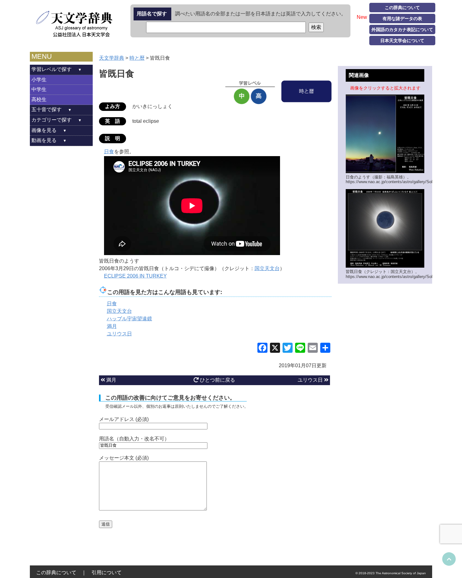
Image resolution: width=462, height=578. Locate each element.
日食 (109, 151)
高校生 (39, 99)
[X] (275, 348)
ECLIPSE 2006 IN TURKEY (135, 276)
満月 (110, 380)
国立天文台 (267, 268)
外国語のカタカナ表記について (402, 29)
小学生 (39, 79)
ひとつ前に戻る (217, 380)
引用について (106, 572)
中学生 (39, 89)
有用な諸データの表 (402, 18)
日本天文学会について (402, 40)
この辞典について (402, 7)
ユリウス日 (311, 380)
